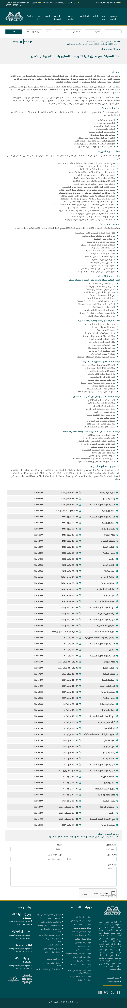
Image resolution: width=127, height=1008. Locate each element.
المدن (47, 16)
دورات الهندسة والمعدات (82, 928)
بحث (14, 31)
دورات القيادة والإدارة (83, 917)
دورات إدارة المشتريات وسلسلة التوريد (50, 940)
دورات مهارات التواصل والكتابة (50, 918)
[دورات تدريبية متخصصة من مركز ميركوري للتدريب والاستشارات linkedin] (100, 992)
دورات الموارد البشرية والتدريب (80, 921)
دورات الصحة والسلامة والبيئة (51, 922)
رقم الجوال (112, 854)
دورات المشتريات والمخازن (82, 924)
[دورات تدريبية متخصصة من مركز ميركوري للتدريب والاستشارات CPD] (13, 979)
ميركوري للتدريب (113, 18)
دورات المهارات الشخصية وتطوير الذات (49, 930)
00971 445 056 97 (23, 924)
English (30, 16)
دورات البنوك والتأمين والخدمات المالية (80, 965)
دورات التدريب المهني (83, 950)
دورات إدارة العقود (54, 945)
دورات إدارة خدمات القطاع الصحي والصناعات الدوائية (79, 971)
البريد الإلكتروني (55, 854)
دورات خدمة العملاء (54, 956)
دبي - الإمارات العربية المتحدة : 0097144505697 (59, 2)
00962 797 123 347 (23, 952)
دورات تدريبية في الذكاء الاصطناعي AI (48, 970)
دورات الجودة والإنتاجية (83, 939)
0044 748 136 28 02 (23, 969)
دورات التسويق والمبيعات (82, 957)
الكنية (59, 844)
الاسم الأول (111, 844)
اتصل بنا (39, 18)
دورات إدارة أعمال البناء (53, 952)
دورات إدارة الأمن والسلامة (81, 932)
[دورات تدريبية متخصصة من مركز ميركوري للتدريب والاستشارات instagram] (106, 992)
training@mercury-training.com (19, 921)
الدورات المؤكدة (57, 18)
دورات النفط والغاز (84, 980)
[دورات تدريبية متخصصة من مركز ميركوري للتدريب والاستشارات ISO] (27, 979)
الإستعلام (112, 864)
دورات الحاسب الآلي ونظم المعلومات (78, 953)
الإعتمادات (84, 16)
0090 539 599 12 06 (23, 938)
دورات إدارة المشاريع (84, 946)
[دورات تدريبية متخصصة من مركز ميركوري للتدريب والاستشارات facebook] (118, 992)
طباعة (27, 42)
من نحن (103, 18)
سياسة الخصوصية (113, 978)
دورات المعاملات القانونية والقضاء (49, 925)
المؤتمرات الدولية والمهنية (81, 935)
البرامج (95, 16)
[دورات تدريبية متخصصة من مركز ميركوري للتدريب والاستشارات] (14, 16)
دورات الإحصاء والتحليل (83, 942)
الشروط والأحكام (113, 981)
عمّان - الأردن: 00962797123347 (14, 4)
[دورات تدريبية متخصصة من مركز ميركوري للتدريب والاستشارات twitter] (112, 992)
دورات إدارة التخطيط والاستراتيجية (49, 915)
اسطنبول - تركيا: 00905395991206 (26, 2)
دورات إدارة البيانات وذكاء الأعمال (49, 935)
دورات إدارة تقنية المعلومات (51, 948)
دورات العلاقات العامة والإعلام (80, 976)
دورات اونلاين (71, 18)
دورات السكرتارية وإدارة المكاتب (79, 961)
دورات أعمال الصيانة (54, 959)
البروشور (16, 42)
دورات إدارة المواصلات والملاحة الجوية (50, 964)
